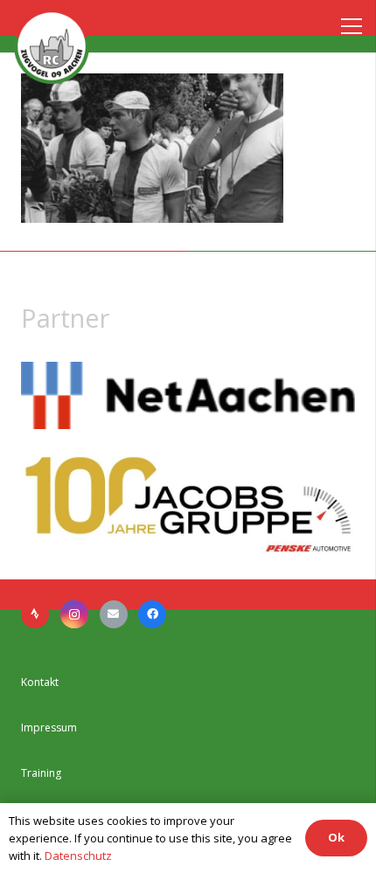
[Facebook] (152, 614)
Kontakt (40, 682)
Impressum (49, 727)
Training (41, 773)
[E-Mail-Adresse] (114, 614)
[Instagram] (74, 614)
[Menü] (348, 26)
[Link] (51, 46)
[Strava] (35, 614)
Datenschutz (78, 855)
